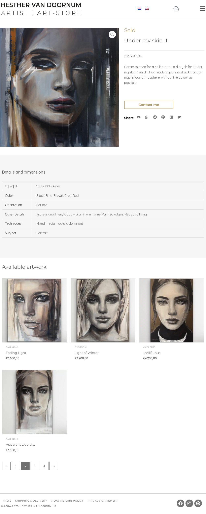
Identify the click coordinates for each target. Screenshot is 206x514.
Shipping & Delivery (31, 500)
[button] (112, 34)
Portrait (42, 233)
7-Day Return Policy (67, 500)
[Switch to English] (147, 8)
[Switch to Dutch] (139, 8)
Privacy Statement (103, 500)
